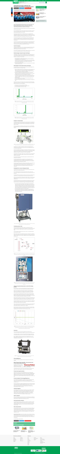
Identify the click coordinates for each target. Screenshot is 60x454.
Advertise (41, 438)
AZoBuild (14, 441)
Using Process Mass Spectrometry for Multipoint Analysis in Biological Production (43, 10)
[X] (12, 13)
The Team (35, 437)
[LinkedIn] (12, 10)
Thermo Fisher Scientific (22, 374)
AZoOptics (14, 440)
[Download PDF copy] (12, 8)
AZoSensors (21, 438)
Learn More (22, 386)
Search (41, 437)
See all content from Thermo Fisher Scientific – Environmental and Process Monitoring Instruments (41, 21)
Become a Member (36, 438)
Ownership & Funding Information (42, 442)
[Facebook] (12, 11)
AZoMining (21, 437)
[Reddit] (12, 14)
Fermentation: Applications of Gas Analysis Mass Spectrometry (43, 17)
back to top (44, 446)
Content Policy (41, 441)
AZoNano (14, 438)
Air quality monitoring (30, 402)
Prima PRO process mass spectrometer (19, 331)
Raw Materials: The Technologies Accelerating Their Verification (43, 13)
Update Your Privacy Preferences (18, 453)
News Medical (21, 440)
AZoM (14, 437)
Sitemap (41, 440)
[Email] (12, 16)
